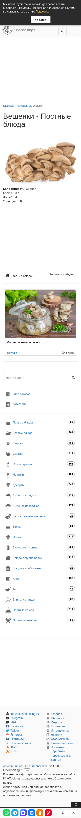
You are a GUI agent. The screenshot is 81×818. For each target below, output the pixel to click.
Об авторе (58, 718)
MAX (13, 722)
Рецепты (57, 722)
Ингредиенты (23, 105)
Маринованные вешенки (23, 342)
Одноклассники (20, 743)
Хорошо (41, 19)
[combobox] (36, 377)
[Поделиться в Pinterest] (48, 812)
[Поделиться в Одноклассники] (39, 812)
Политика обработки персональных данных (61, 753)
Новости (56, 734)
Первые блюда (43, 422)
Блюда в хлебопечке (43, 568)
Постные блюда (21, 275)
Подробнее (42, 11)
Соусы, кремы (43, 464)
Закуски (12, 352)
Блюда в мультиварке (43, 557)
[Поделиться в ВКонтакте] (31, 812)
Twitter (14, 730)
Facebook (16, 726)
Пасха (43, 537)
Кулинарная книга (63, 743)
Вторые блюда (43, 432)
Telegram (16, 718)
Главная (8, 105)
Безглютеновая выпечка (43, 516)
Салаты (43, 453)
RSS (13, 751)
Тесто (43, 589)
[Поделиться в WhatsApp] (6, 812)
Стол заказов (21, 394)
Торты (43, 526)
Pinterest (16, 734)
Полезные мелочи (43, 620)
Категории (20, 404)
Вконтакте (17, 739)
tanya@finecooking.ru (24, 714)
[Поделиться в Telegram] (14, 812)
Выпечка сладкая (43, 495)
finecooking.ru (25, 29)
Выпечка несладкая (43, 505)
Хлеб (43, 578)
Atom (13, 747)
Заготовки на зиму (43, 547)
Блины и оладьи (43, 599)
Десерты (43, 484)
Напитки (43, 474)
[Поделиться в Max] (23, 812)
